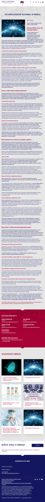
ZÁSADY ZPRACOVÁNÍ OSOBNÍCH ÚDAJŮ (11, 479)
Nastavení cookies (7, 482)
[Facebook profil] (40, 479)
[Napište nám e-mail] (42, 2)
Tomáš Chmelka (33, 24)
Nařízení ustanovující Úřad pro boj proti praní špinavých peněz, (22, 235)
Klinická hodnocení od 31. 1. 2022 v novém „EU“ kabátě (11, 403)
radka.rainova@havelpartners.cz (11, 473)
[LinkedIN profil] (40, 2)
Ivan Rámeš (26, 319)
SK (33, 2)
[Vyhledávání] (31, 2)
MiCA (16, 45)
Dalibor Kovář (6, 324)
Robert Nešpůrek (35, 23)
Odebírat (37, 445)
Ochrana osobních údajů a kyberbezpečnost (12, 339)
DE (38, 2)
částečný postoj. (28, 236)
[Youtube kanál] (42, 479)
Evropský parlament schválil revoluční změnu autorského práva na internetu (33, 404)
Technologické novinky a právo (32, 377)
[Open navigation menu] (22, 5)
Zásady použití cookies (8, 480)
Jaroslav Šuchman (28, 324)
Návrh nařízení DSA (6, 178)
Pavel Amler (5, 330)
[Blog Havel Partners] (38, 479)
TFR (13, 96)
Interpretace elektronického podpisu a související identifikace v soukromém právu (11, 379)
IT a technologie (6, 341)
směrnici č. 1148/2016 (35, 159)
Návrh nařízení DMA (6, 200)
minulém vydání (12, 149)
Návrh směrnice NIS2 (6, 159)
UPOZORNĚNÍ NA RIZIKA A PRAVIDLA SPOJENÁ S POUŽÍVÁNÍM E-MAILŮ (16, 484)
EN (36, 2)
